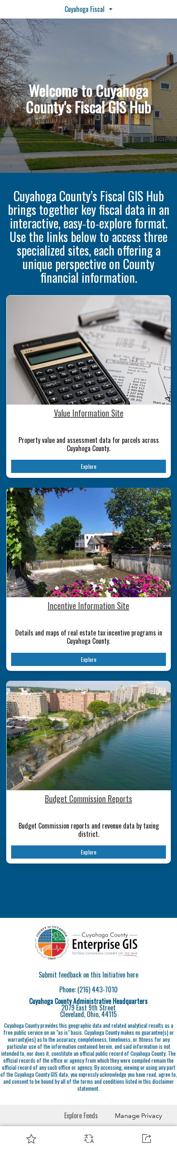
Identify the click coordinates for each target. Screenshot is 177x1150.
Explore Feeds (81, 1115)
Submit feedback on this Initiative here (88, 975)
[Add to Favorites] (31, 1138)
